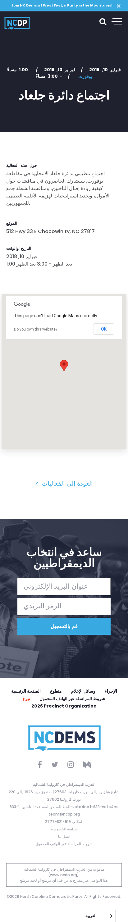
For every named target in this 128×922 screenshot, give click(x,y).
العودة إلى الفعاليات (66, 483)
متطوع (56, 691)
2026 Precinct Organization (64, 706)
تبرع (26, 698)
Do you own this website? (35, 329)
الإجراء (111, 691)
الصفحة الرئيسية (26, 691)
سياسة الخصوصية (64, 829)
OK (104, 329)
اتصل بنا (64, 836)
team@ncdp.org (64, 814)
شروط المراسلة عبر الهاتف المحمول (72, 698)
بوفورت (85, 76)
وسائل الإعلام (83, 691)
